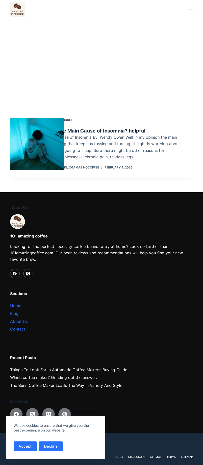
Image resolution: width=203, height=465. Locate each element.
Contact (17, 329)
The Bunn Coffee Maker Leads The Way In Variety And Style (66, 385)
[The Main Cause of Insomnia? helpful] (37, 144)
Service (156, 457)
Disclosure (136, 457)
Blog (14, 313)
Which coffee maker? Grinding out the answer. (53, 377)
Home (15, 305)
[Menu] (190, 9)
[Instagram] (48, 414)
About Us (19, 321)
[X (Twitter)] (28, 273)
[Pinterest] (64, 414)
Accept (25, 446)
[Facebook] (15, 273)
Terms (171, 457)
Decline (51, 446)
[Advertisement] (101, 56)
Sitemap (187, 457)
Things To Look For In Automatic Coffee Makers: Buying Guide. (69, 369)
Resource (65, 120)
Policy (118, 457)
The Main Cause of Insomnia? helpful (101, 131)
